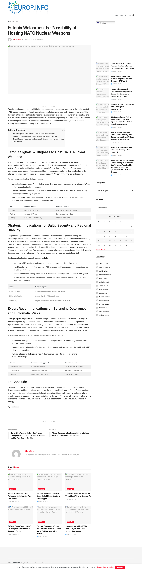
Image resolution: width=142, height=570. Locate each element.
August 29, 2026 (14, 501)
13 (120, 236)
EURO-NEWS (103, 289)
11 (109, 236)
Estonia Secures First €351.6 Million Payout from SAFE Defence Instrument (76, 528)
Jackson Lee (103, 286)
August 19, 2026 (71, 534)
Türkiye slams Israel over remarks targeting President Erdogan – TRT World (121, 78)
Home (9, 21)
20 (120, 241)
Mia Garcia (103, 293)
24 (104, 245)
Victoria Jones (104, 311)
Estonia (15, 21)
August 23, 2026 (14, 534)
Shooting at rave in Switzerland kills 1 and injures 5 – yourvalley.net (122, 106)
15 (131, 236)
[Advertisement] (93, 6)
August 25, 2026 (71, 499)
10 (104, 236)
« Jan (98, 249)
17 (104, 241)
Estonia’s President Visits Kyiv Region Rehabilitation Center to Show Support (48, 496)
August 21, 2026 (43, 537)
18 (109, 241)
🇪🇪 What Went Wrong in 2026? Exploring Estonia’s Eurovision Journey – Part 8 (19, 528)
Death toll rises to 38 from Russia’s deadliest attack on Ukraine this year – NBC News (122, 66)
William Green (104, 315)
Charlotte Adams (105, 275)
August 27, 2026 (43, 501)
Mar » (103, 249)
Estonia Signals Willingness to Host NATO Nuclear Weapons (34, 134)
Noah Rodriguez (104, 297)
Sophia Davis (103, 308)
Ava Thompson (104, 267)
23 (99, 245)
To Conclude (17, 142)
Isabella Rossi (104, 282)
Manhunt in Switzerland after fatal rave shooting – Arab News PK (121, 150)
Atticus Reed (103, 264)
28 (126, 245)
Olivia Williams (104, 300)
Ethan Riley (17, 39)
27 (120, 245)
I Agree (120, 567)
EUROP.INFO (16, 563)
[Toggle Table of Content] (61, 130)
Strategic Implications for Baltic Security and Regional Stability (35, 136)
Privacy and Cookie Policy (104, 567)
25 (109, 245)
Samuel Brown (104, 304)
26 (115, 245)
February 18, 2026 (30, 39)
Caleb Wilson (103, 271)
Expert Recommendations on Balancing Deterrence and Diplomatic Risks (38, 139)
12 (115, 236)
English (102, 23)
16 (99, 241)
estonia (15, 407)
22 (131, 241)
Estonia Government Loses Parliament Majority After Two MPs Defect (19, 496)
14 (126, 236)
